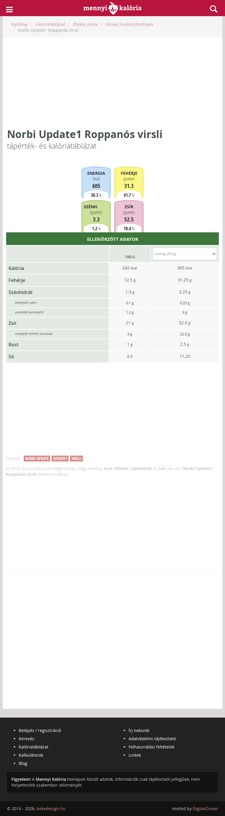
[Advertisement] (112, 83)
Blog (23, 763)
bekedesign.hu (51, 808)
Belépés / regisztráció (40, 730)
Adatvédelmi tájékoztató (152, 738)
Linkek (135, 755)
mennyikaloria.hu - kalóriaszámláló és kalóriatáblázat (112, 8)
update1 (60, 458)
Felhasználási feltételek (151, 747)
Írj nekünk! (139, 730)
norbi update (37, 458)
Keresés (26, 738)
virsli (76, 458)
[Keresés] (213, 8)
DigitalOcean (205, 808)
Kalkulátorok (31, 755)
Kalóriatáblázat (33, 747)
